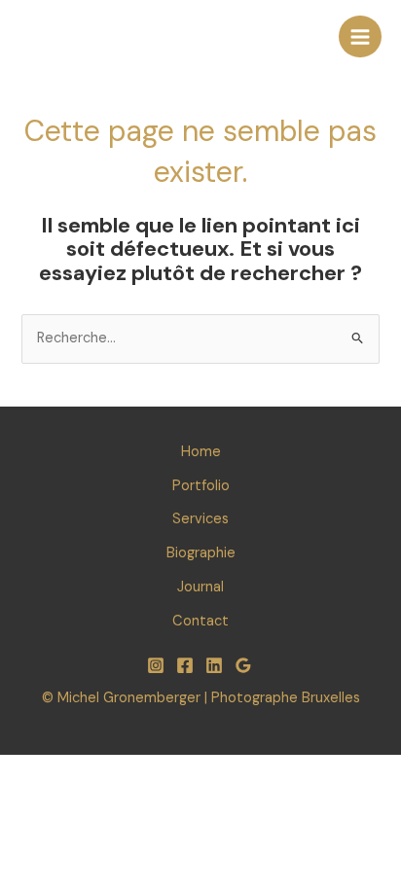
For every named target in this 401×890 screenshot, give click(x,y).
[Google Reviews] (243, 665)
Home (201, 452)
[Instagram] (155, 665)
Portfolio (201, 486)
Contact (200, 621)
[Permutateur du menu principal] (360, 37)
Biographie (201, 553)
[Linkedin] (214, 665)
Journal (200, 587)
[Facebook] (185, 665)
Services (200, 519)
